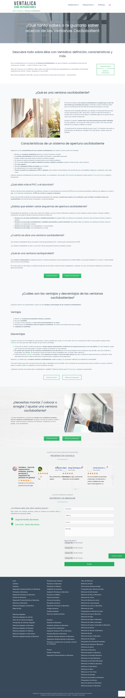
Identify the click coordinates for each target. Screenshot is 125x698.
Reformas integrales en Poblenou (23, 631)
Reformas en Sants (87, 669)
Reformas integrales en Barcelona (23, 605)
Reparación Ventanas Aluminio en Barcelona (26, 589)
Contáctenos (117, 556)
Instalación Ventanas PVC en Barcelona (59, 631)
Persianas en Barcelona (20, 592)
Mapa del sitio (17, 608)
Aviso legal (82, 695)
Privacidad (75, 695)
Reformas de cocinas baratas (90, 603)
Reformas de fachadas (88, 674)
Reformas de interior (87, 647)
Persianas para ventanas (54, 581)
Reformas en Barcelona (20, 603)
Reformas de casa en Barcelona (91, 614)
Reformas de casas (87, 608)
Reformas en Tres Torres (88, 672)
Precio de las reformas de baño (90, 586)
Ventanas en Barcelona (54, 622)
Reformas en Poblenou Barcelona (91, 663)
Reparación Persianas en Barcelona (24, 594)
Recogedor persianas (53, 603)
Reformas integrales (19, 614)
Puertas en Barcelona (19, 597)
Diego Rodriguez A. (53, 468)
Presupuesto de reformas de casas (92, 611)
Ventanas (20, 11)
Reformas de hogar (87, 616)
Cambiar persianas (53, 611)
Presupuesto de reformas (89, 680)
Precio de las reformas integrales (23, 620)
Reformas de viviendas (88, 639)
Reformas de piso (86, 633)
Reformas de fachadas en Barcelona (92, 677)
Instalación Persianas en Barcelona (58, 592)
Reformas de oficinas (87, 627)
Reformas (101, 5)
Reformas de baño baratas (89, 592)
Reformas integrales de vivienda (23, 617)
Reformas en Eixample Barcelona (91, 655)
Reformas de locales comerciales (91, 622)
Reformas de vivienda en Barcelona (92, 644)
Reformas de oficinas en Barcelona (92, 630)
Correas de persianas (53, 600)
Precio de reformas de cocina (90, 600)
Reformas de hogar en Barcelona (91, 619)
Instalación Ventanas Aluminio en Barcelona (60, 636)
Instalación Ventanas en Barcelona (57, 625)
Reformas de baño (87, 583)
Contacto (15, 583)
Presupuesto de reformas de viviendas (93, 641)
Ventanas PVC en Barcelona (55, 628)
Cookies (69, 695)
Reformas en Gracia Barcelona (90, 658)
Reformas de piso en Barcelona (91, 636)
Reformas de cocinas (87, 597)
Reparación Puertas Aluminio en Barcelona (26, 600)
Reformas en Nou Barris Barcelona (92, 661)
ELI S (98, 468)
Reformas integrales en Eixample (23, 628)
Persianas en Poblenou (54, 586)
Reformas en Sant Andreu (89, 666)
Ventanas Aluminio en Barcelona (57, 633)
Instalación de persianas (54, 589)
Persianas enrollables (53, 594)
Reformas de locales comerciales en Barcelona (95, 625)
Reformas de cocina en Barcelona (91, 605)
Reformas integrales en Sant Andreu (24, 633)
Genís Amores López (78, 468)
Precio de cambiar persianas (56, 614)
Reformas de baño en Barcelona (91, 594)
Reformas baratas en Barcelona (91, 652)
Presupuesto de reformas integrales (24, 622)
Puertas (49, 650)
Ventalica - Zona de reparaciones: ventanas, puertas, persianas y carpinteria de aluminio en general (26, 472)
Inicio (14, 11)
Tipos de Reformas (87, 581)
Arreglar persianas (52, 608)
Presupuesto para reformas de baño (92, 589)
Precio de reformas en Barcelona (91, 683)
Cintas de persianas (53, 597)
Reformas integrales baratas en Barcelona (26, 636)
